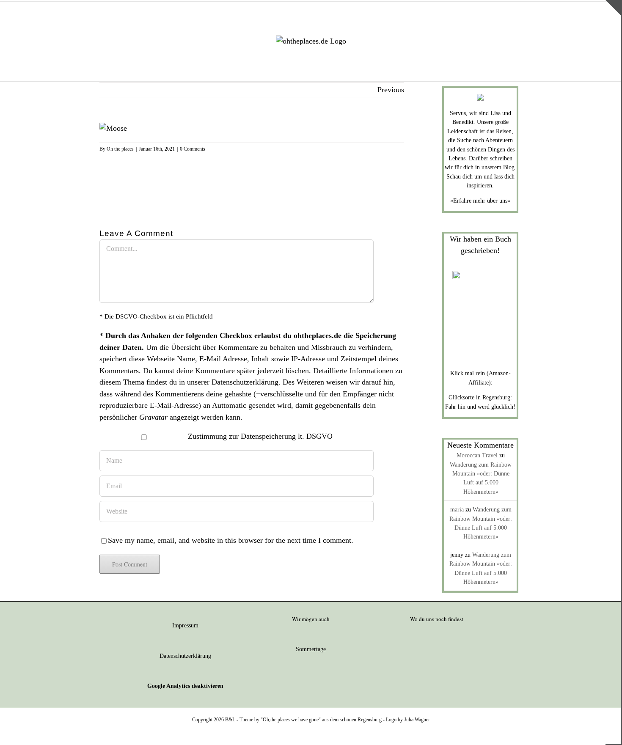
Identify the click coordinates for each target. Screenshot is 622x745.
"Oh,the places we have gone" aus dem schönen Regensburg (321, 720)
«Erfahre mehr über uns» (480, 201)
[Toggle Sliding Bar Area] (613, 7)
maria (457, 509)
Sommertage (311, 649)
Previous (390, 89)
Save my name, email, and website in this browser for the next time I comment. (230, 540)
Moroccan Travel (477, 455)
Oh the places (120, 149)
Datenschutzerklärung (245, 382)
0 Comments (192, 149)
